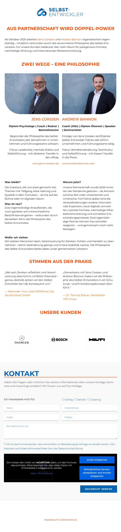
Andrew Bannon (71, 39)
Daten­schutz (69, 519)
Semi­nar (81, 399)
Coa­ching (95, 399)
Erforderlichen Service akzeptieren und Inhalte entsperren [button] (97, 472)
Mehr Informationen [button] (42, 473)
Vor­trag (69, 399)
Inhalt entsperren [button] (97, 459)
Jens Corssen (46, 39)
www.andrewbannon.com (78, 163)
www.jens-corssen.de (45, 163)
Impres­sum (51, 519)
